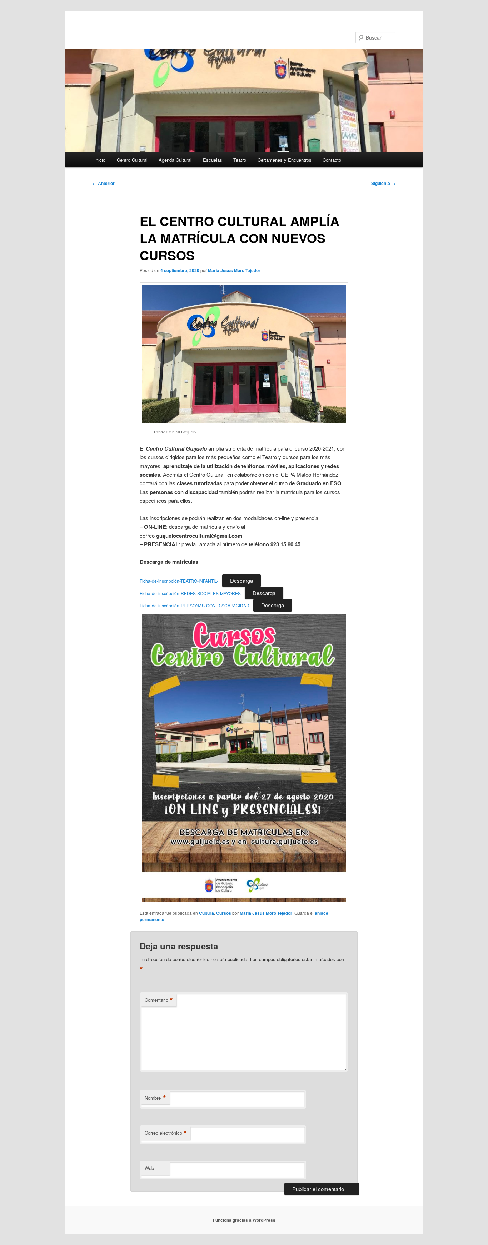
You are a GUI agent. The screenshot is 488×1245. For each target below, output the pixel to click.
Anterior (104, 183)
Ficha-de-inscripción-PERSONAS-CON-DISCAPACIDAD (194, 605)
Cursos (223, 913)
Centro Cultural (132, 159)
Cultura (206, 913)
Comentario (159, 1000)
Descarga (241, 580)
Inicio (99, 159)
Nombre (155, 1098)
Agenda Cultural (175, 159)
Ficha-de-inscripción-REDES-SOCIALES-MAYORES (190, 593)
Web (149, 1168)
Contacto (332, 159)
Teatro (239, 159)
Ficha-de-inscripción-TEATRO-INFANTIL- (179, 581)
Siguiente (383, 183)
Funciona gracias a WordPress (244, 1220)
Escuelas (212, 159)
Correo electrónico (166, 1133)
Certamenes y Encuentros (285, 159)
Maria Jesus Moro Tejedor (234, 270)
